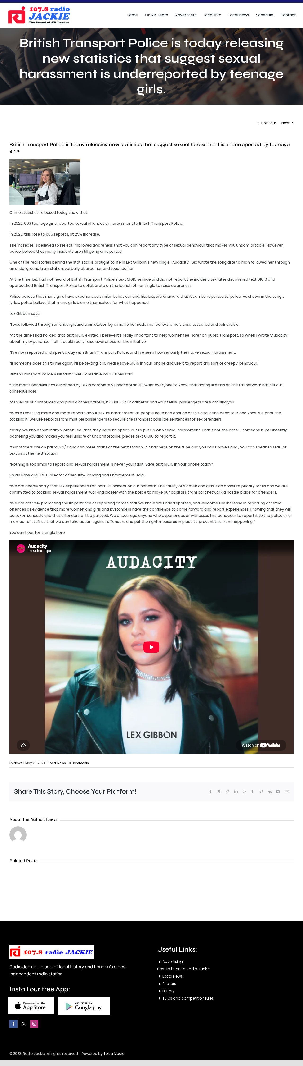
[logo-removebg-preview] (51, 946)
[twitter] (24, 1024)
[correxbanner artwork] (39, 8)
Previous (269, 123)
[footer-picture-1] (31, 999)
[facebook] (13, 1024)
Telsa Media (114, 1053)
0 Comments (79, 763)
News (18, 763)
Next (285, 123)
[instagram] (34, 1024)
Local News (57, 763)
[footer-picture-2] (84, 999)
